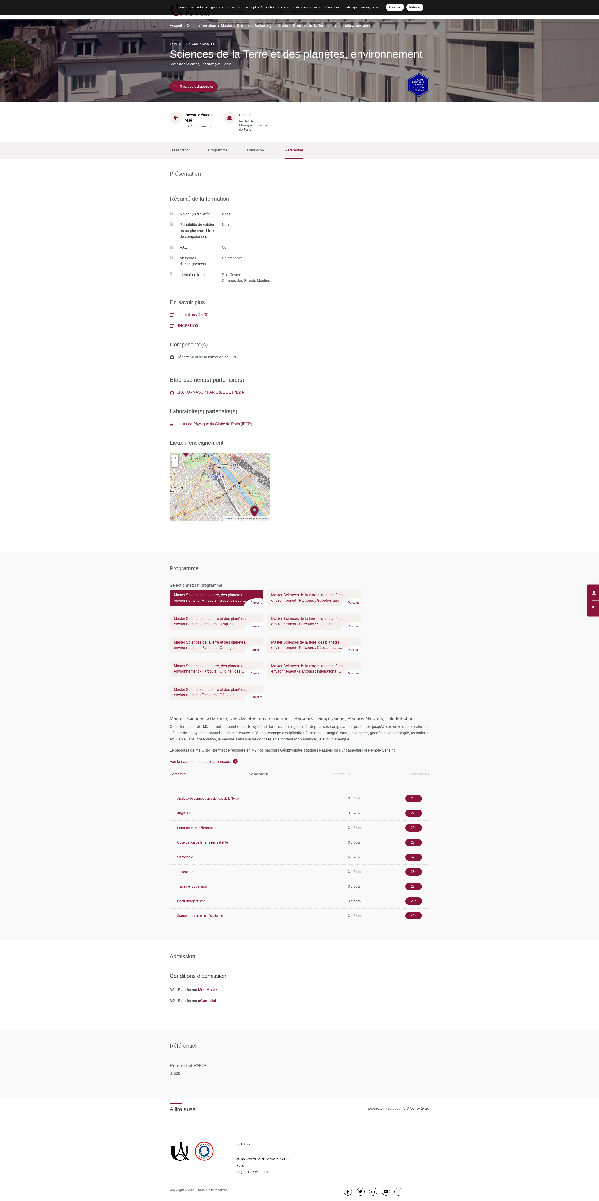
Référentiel (294, 150)
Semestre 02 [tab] (259, 774)
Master (226, 26)
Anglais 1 (183, 813)
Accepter (395, 7)
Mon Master (208, 989)
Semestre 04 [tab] (418, 774)
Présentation (180, 150)
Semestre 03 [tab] (339, 774)
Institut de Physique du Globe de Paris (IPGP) (214, 424)
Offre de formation (201, 26)
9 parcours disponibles (197, 86)
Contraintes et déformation (196, 827)
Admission (255, 150)
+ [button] (175, 458)
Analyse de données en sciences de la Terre (208, 798)
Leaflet (228, 518)
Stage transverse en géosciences (200, 915)
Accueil (176, 26)
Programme (217, 150)
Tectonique (185, 871)
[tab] (216, 600)
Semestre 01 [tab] (180, 774)
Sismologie (185, 857)
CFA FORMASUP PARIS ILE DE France (210, 392)
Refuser (415, 7)
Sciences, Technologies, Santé (262, 26)
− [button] (175, 464)
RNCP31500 (187, 326)
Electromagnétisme (191, 901)
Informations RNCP (192, 315)
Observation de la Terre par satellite (202, 842)
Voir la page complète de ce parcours (200, 761)
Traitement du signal (192, 886)
